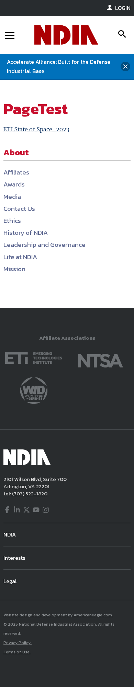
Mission (14, 269)
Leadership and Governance (44, 245)
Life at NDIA (20, 257)
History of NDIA (25, 233)
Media (12, 197)
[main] (67, 194)
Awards (14, 184)
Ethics (12, 221)
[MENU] (9, 35)
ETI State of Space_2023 (36, 129)
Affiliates (16, 172)
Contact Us (19, 209)
